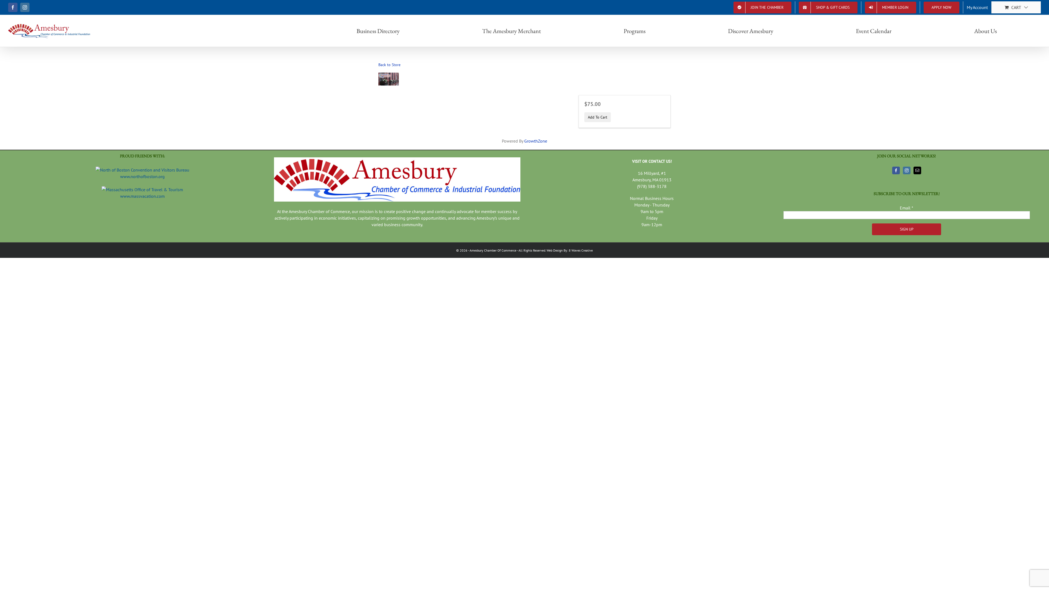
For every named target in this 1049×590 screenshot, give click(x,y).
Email (906, 208)
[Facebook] (896, 170)
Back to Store (389, 64)
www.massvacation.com (142, 196)
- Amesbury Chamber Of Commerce (491, 250)
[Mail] (917, 170)
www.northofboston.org (142, 176)
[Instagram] (906, 170)
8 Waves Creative (581, 250)
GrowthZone (535, 141)
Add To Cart (597, 117)
